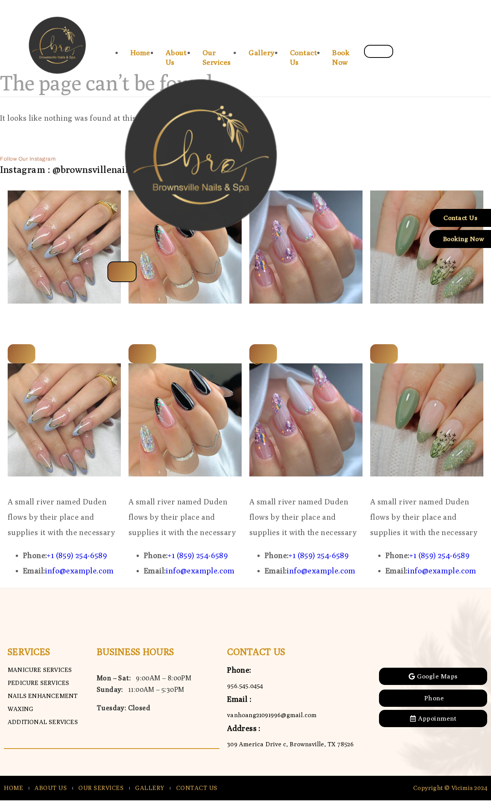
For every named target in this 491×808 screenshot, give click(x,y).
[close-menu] (122, 271)
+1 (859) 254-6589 (77, 555)
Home (140, 52)
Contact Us (303, 57)
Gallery (262, 52)
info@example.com (79, 570)
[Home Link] (205, 253)
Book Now (340, 57)
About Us (176, 57)
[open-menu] (378, 51)
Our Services (217, 57)
